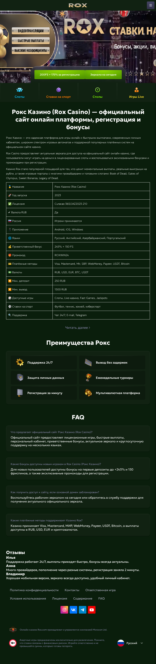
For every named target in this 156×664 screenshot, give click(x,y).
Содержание (82, 598)
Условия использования (28, 598)
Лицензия (59, 598)
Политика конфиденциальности (34, 590)
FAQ (101, 598)
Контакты (72, 590)
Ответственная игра (100, 590)
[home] (78, 5)
